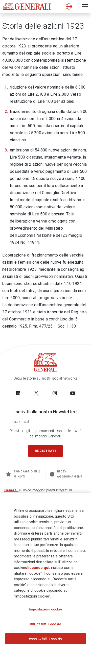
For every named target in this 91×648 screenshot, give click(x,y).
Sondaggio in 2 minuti (27, 474)
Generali (11, 490)
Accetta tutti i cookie (45, 638)
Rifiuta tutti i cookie (45, 624)
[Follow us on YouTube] (73, 393)
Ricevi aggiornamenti (70, 474)
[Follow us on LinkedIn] (18, 393)
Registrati (45, 451)
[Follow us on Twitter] (36, 393)
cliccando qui (37, 567)
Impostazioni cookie (45, 609)
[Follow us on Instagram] (54, 393)
